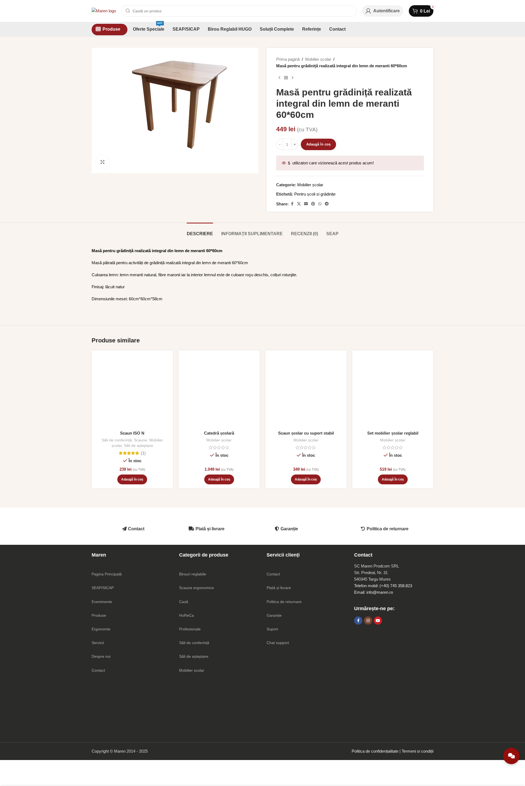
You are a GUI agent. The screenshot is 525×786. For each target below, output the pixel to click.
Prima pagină (288, 59)
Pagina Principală (107, 574)
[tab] (200, 231)
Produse (99, 615)
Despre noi (101, 656)
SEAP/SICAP (103, 588)
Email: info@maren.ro (373, 592)
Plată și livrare (210, 528)
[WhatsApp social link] (320, 204)
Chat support (278, 643)
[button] (132, 479)
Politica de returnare (388, 528)
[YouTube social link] (378, 620)
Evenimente (102, 601)
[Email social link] (306, 204)
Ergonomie (101, 629)
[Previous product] (279, 78)
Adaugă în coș (318, 144)
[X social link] (298, 204)
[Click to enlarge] (102, 162)
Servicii (98, 643)
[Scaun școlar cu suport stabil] (306, 391)
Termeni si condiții (417, 751)
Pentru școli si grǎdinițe (315, 194)
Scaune (140, 440)
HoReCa (186, 615)
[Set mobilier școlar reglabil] (393, 391)
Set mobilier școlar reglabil (392, 433)
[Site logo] (104, 10)
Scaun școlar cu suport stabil (306, 433)
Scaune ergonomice (196, 588)
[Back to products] (286, 78)
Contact (136, 528)
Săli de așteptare (138, 445)
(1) (143, 453)
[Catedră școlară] (219, 391)
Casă (183, 601)
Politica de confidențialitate (375, 751)
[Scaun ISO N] (132, 391)
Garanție (289, 528)
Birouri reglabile (192, 574)
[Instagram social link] (368, 620)
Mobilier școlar (318, 59)
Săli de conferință (117, 440)
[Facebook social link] (292, 204)
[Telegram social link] (326, 204)
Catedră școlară (219, 433)
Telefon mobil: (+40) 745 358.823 (383, 585)
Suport (272, 629)
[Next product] (292, 78)
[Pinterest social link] (313, 204)
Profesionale (190, 629)
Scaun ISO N (132, 433)
